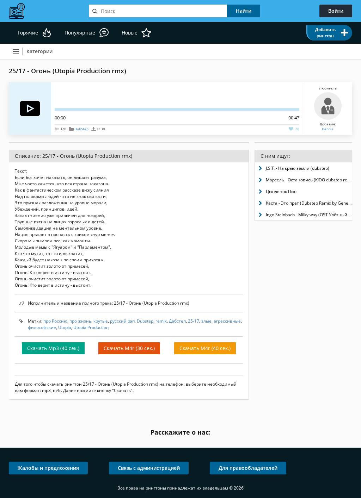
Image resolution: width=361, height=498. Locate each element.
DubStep (81, 128)
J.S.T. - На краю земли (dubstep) (297, 168)
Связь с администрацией (149, 468)
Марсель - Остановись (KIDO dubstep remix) (309, 180)
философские (42, 327)
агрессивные (227, 321)
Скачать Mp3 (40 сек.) (53, 348)
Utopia (64, 327)
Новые (129, 32)
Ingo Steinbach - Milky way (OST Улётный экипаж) (309, 215)
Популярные (80, 32)
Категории (39, 51)
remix (161, 321)
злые (206, 321)
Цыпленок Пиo (281, 191)
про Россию (55, 321)
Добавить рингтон (325, 32)
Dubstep (145, 321)
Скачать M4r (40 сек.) (205, 348)
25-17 (193, 321)
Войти (335, 10)
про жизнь (80, 321)
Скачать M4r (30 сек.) (129, 348)
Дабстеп (177, 321)
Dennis (328, 128)
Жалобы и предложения (48, 468)
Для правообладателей (248, 468)
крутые (100, 321)
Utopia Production (91, 327)
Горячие (28, 32)
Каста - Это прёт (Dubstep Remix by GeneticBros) (309, 203)
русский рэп (122, 321)
